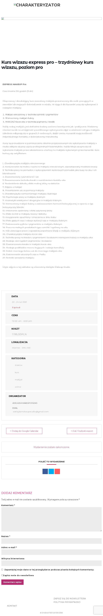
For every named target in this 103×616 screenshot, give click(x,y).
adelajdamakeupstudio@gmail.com (31, 411)
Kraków (18, 365)
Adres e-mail (9, 547)
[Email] (57, 471)
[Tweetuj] (51, 471)
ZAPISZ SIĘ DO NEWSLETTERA (70, 598)
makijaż (18, 379)
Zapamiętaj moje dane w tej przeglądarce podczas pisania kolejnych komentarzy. (49, 569)
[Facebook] (9, 599)
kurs (17, 372)
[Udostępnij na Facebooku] (45, 471)
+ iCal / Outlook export (82, 431)
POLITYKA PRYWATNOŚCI (67, 602)
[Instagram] (15, 599)
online (18, 387)
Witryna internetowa (12, 558)
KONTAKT (12, 606)
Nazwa (5, 536)
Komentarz (8, 505)
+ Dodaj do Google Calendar (24, 431)
